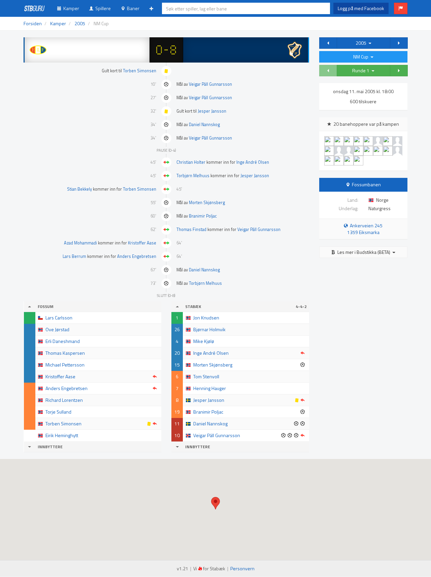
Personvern (242, 568)
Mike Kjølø (203, 341)
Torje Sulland (58, 411)
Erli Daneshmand (62, 341)
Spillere (102, 8)
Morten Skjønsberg (207, 202)
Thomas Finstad (191, 229)
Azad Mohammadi (80, 243)
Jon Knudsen (206, 317)
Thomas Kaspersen (65, 352)
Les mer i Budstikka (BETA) (363, 252)
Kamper (70, 8)
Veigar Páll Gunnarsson (210, 84)
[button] (400, 8)
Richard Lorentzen (64, 399)
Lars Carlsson (58, 317)
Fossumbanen (366, 184)
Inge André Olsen (252, 162)
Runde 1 (361, 70)
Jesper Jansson (212, 111)
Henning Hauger (209, 388)
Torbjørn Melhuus (192, 175)
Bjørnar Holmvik (209, 329)
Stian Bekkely (79, 189)
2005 (362, 42)
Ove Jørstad (57, 329)
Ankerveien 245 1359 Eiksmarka (365, 229)
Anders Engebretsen (136, 256)
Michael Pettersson (65, 364)
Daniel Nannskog (204, 124)
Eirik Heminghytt (61, 435)
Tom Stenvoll (206, 376)
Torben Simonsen (139, 71)
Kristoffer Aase (142, 243)
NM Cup (361, 56)
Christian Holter (190, 162)
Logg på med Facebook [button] (361, 8)
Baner (132, 8)
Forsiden (33, 23)
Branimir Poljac (203, 216)
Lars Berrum (74, 256)
